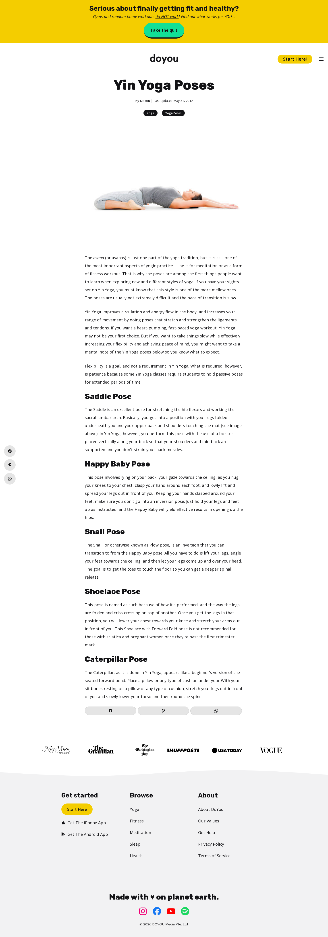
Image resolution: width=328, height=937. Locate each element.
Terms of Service (214, 855)
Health (136, 855)
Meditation (140, 832)
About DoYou (211, 809)
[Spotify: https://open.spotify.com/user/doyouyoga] (185, 911)
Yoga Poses (173, 113)
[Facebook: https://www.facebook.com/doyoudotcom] (157, 911)
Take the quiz (164, 30)
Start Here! (295, 59)
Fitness (137, 821)
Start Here (77, 809)
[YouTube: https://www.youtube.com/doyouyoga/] (171, 911)
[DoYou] (164, 59)
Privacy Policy (211, 844)
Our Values (208, 821)
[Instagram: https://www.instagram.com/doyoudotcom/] (143, 911)
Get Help (206, 832)
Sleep (135, 844)
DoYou (145, 101)
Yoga (150, 113)
